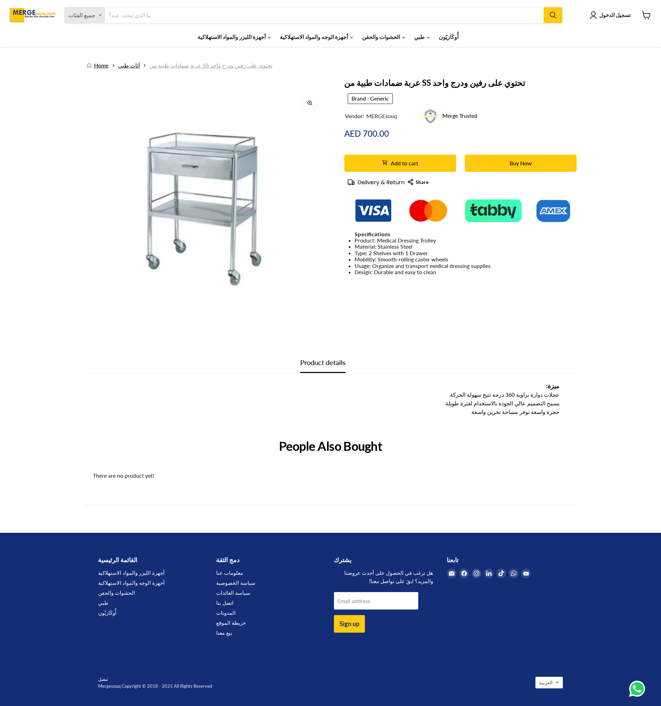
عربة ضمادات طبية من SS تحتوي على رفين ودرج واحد (210, 65)
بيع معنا (224, 633)
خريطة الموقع (231, 623)
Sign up (349, 623)
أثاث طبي (129, 65)
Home (101, 65)
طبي (420, 36)
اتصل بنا (224, 603)
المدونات (225, 613)
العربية (546, 682)
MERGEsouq (381, 116)
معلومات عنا (229, 573)
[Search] (553, 15)
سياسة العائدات (233, 593)
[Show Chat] (638, 688)
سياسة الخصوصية (235, 583)
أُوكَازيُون (449, 36)
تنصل (103, 679)
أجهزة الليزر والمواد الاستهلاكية (232, 36)
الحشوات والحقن (381, 36)
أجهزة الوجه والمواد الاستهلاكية (314, 36)
